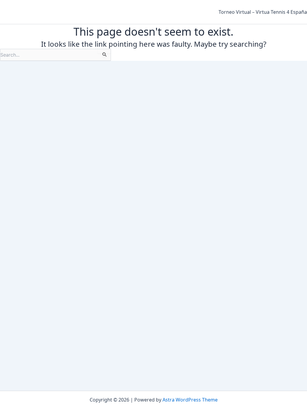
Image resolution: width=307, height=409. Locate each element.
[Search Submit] (104, 54)
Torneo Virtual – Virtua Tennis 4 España (263, 12)
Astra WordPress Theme (190, 399)
